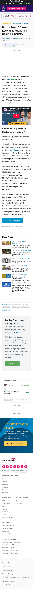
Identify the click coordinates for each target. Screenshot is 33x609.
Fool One (4, 514)
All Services (5, 501)
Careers (4, 481)
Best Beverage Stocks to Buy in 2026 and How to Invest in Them (21, 254)
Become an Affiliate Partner (10, 553)
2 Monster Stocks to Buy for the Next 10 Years (21, 262)
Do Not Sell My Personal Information (12, 585)
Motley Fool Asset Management (11, 542)
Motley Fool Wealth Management (11, 545)
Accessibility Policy (7, 574)
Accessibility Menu (16, 1)
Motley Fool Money (7, 517)
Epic (3, 506)
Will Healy (24, 265)
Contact (4, 490)
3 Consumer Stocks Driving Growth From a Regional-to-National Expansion (20, 270)
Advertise (5, 492)
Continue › (12, 363)
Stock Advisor (6, 503)
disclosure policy (6, 310)
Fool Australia (20, 501)
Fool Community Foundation (10, 550)
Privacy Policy (6, 566)
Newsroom (5, 487)
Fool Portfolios (6, 512)
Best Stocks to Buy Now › (16, 8)
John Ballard (25, 258)
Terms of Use (6, 563)
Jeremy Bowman (25, 250)
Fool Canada (19, 503)
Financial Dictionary (7, 534)
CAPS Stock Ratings (8, 525)
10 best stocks (13, 150)
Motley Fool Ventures (8, 547)
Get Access (6, 395)
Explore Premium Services (21, 23)
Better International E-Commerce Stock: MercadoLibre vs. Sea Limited (21, 278)
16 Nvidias (17, 332)
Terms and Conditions (8, 581)
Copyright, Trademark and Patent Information (15, 577)
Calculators (5, 531)
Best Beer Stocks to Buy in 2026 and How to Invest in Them (21, 246)
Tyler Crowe (11, 306)
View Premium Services (15, 444)
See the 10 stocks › (13, 221)
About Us (5, 479)
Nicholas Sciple (6, 304)
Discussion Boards (7, 528)
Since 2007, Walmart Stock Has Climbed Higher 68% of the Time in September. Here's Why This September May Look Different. (21, 289)
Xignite (16, 472)
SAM (8, 79)
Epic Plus (4, 509)
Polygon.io (23, 472)
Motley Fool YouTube (11, 38)
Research (5, 484)
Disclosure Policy (7, 570)
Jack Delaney (25, 283)
